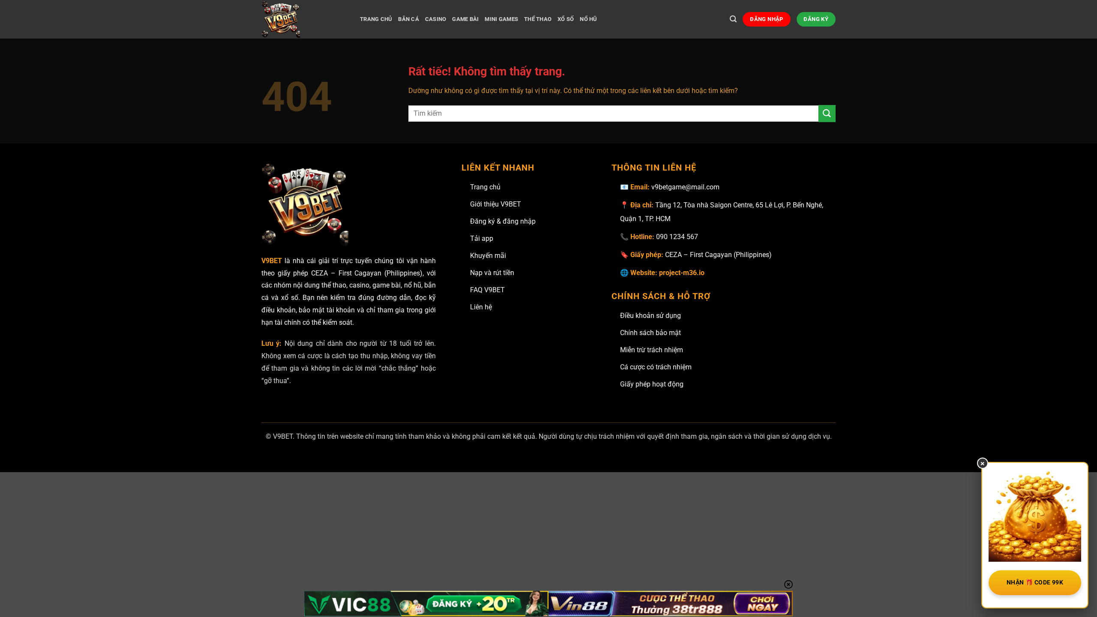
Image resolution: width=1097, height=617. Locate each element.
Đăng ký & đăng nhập (503, 221)
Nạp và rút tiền (492, 273)
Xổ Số (565, 19)
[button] (733, 19)
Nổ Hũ (588, 19)
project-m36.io (681, 273)
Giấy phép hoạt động (651, 384)
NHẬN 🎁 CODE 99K (1035, 582)
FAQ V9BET (487, 290)
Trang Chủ (376, 19)
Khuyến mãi (488, 256)
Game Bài (465, 19)
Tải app (481, 238)
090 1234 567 (677, 237)
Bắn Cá (408, 19)
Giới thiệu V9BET (495, 204)
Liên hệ (481, 307)
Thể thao (537, 19)
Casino (436, 19)
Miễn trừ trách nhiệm (651, 350)
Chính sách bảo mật (650, 333)
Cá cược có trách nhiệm (656, 367)
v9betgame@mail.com (685, 187)
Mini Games (501, 19)
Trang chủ (485, 187)
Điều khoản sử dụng (650, 315)
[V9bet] (304, 19)
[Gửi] (827, 113)
